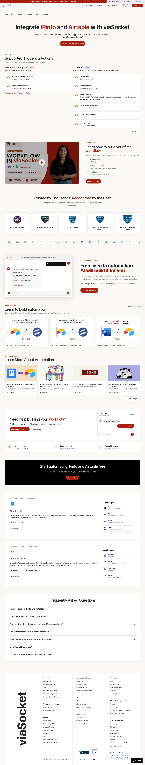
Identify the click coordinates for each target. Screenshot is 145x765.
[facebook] (84, 759)
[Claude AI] (59, 759)
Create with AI (88, 290)
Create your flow (93, 181)
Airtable (29, 14)
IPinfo (20, 14)
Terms (129, 753)
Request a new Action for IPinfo (72, 43)
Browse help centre (18, 429)
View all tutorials (133, 306)
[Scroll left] (8, 332)
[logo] (7, 5)
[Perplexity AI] (63, 759)
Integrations (9, 14)
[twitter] (89, 759)
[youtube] (94, 759)
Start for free (72, 478)
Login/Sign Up (137, 5)
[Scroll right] (137, 332)
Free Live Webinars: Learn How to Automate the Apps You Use (51, 1)
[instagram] (79, 759)
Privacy (124, 753)
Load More (132, 131)
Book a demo (38, 429)
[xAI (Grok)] (66, 759)
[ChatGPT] (55, 759)
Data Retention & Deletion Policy (120, 755)
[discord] (98, 759)
